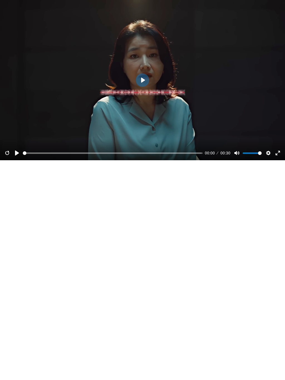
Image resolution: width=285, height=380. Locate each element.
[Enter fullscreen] (277, 153)
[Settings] (268, 153)
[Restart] (7, 153)
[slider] (113, 153)
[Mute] (236, 153)
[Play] (17, 153)
